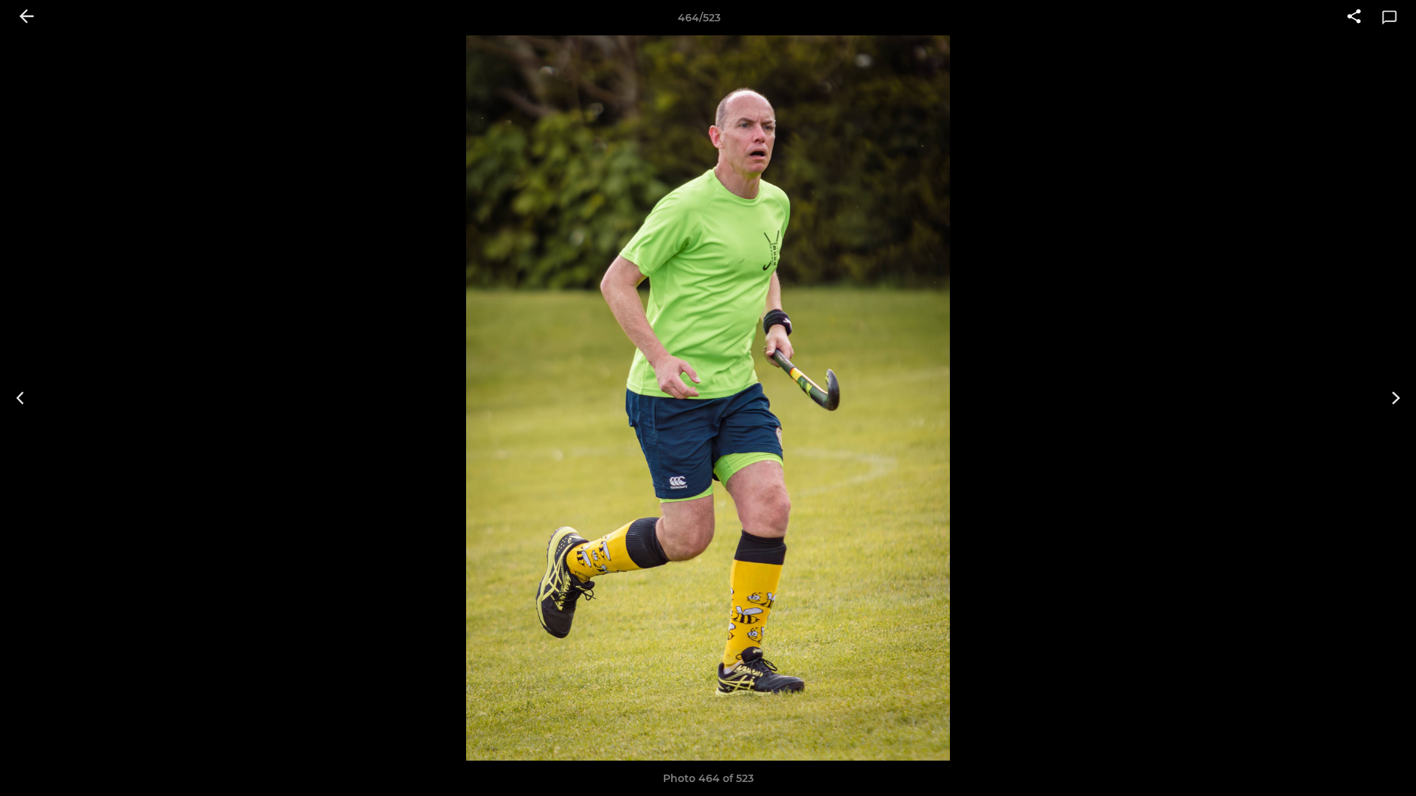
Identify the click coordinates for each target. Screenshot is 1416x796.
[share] (1354, 17)
